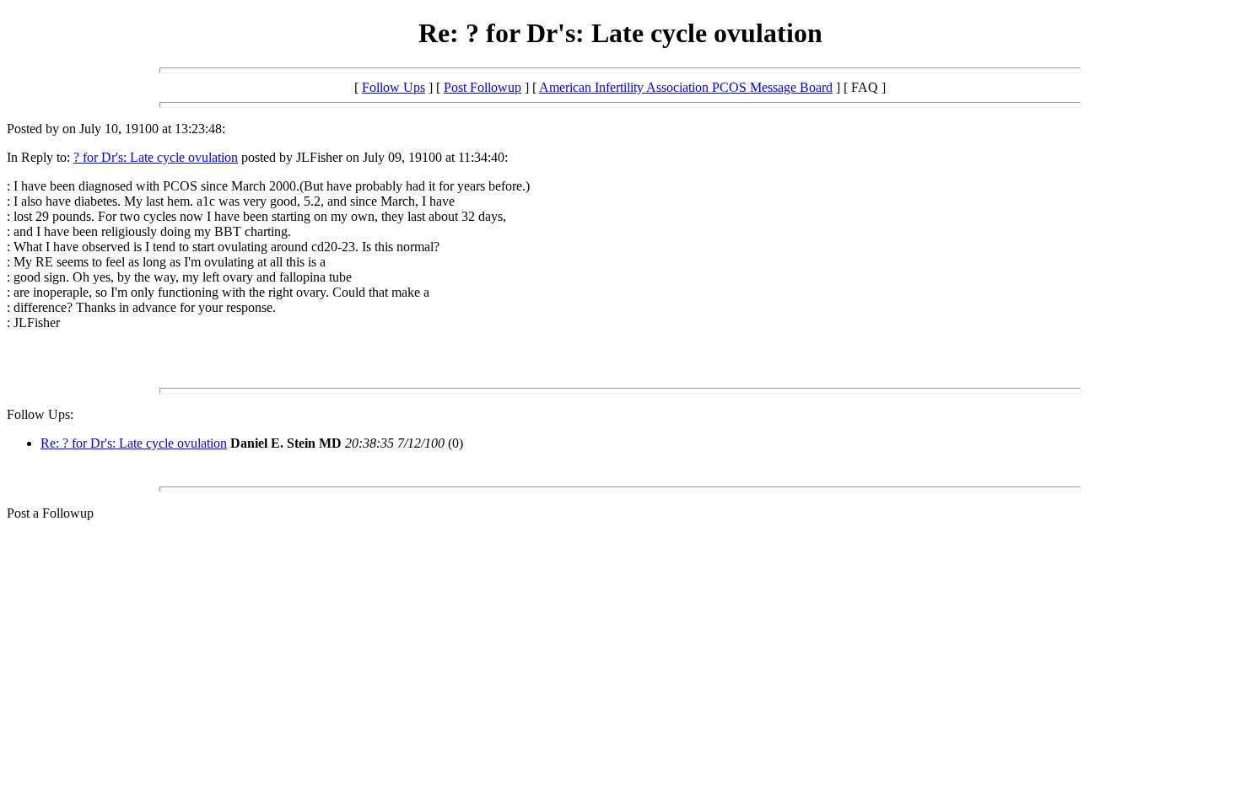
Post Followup (482, 87)
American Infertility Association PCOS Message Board (686, 87)
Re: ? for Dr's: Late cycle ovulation (133, 443)
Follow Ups (393, 87)
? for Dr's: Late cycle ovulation (155, 157)
